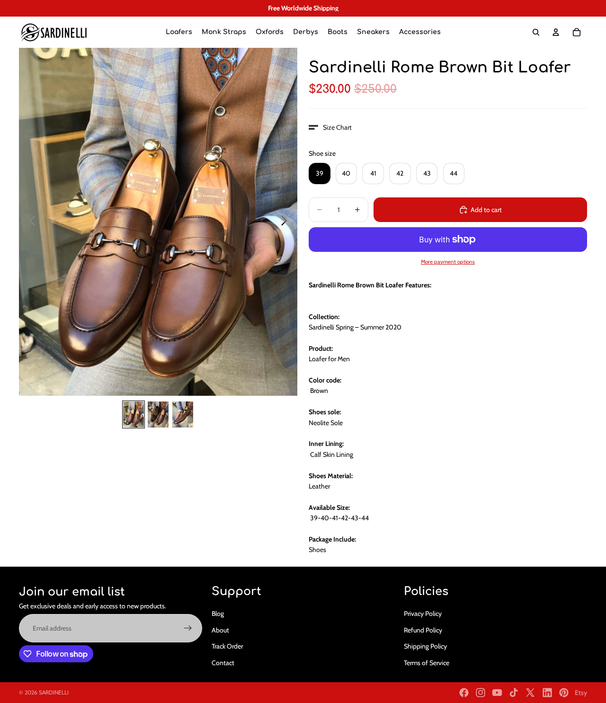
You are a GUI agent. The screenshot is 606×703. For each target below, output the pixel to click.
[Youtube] (497, 692)
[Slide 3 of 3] (182, 414)
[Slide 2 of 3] (158, 414)
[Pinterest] (564, 692)
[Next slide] (286, 222)
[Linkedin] (547, 692)
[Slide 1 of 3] (133, 414)
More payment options (448, 261)
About (220, 630)
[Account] (555, 32)
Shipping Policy (425, 646)
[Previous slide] (29, 222)
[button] (330, 127)
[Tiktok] (513, 692)
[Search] (536, 32)
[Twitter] (530, 692)
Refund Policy (423, 630)
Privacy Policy (423, 613)
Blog (218, 613)
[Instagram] (480, 692)
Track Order (227, 646)
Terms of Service (426, 663)
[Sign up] (188, 628)
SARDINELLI (54, 692)
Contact (223, 663)
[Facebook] (464, 692)
